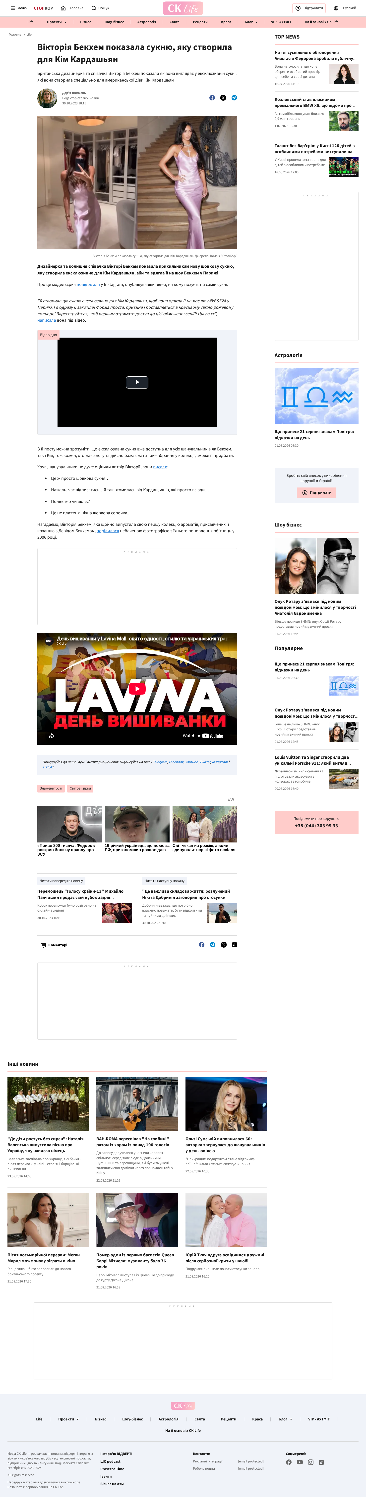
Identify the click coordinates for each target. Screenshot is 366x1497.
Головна (15, 34)
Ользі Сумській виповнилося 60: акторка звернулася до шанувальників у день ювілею (225, 1145)
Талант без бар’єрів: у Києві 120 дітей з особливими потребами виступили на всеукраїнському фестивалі (315, 152)
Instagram (220, 762)
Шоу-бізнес (114, 22)
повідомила (88, 284)
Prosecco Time (112, 1469)
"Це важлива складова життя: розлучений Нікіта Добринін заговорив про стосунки (186, 894)
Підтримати (313, 8)
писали (160, 467)
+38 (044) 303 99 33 (316, 826)
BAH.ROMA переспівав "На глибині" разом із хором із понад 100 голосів (132, 1142)
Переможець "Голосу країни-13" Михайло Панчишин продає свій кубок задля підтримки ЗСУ (80, 897)
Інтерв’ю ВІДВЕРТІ (116, 1454)
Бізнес (85, 22)
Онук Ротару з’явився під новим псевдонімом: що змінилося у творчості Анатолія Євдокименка (315, 607)
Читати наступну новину (164, 880)
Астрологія (146, 22)
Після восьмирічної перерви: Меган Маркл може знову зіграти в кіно (43, 1258)
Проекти (54, 22)
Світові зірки (80, 788)
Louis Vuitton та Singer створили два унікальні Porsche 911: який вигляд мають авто (312, 763)
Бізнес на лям (112, 1484)
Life (30, 22)
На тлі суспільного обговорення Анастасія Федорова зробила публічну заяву (314, 58)
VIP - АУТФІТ (281, 22)
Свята (175, 22)
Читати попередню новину (61, 880)
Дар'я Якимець (74, 93)
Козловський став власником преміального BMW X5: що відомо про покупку (313, 105)
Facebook (176, 762)
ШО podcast (110, 1461)
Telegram (160, 762)
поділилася (108, 531)
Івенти (106, 1476)
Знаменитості (51, 788)
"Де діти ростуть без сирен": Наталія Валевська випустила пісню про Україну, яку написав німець (45, 1145)
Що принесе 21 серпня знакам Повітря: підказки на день (314, 435)
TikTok (47, 767)
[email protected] (251, 1461)
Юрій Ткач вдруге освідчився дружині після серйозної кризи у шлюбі (224, 1258)
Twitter (204, 762)
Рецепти (200, 22)
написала (46, 320)
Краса (226, 22)
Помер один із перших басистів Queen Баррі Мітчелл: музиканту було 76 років (135, 1261)
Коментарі (57, 945)
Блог (249, 22)
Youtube (191, 762)
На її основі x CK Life (322, 22)
